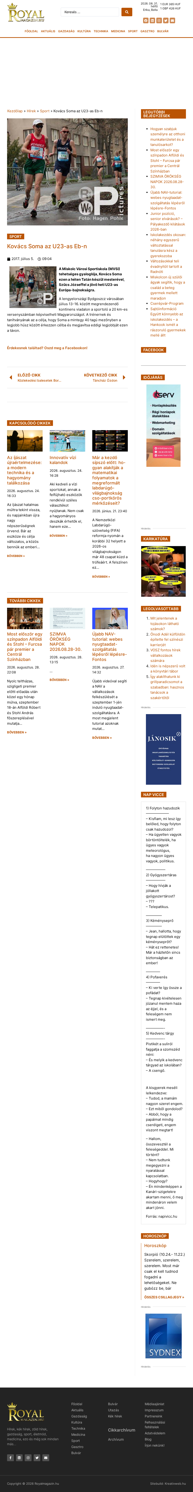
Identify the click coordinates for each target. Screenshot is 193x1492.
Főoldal (31, 31)
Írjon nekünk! (155, 1445)
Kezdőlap (15, 111)
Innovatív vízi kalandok (63, 460)
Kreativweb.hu (175, 1483)
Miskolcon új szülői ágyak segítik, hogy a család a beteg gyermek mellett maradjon (167, 287)
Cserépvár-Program (167, 303)
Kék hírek (115, 1416)
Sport (133, 31)
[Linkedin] (152, 20)
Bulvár (163, 31)
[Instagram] (159, 20)
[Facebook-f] (10, 1457)
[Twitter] (166, 20)
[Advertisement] (96, 73)
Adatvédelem (155, 1433)
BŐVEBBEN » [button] (16, 556)
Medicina (118, 31)
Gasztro (147, 31)
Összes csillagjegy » (164, 1297)
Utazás (113, 1410)
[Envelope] (172, 20)
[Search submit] (126, 12)
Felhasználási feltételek (155, 1424)
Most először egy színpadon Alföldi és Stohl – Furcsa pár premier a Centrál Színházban (24, 647)
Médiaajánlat (154, 1404)
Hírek (31, 111)
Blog (148, 1439)
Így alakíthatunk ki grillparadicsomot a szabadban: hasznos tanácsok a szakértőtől (167, 687)
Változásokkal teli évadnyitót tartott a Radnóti (166, 266)
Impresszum (154, 1410)
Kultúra (84, 31)
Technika (101, 31)
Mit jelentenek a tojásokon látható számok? (164, 623)
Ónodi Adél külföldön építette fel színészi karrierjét (167, 639)
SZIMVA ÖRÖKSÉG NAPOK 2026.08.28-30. (167, 181)
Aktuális (48, 31)
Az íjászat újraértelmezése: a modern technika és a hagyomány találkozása (24, 470)
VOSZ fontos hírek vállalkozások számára (165, 655)
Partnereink (153, 1416)
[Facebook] (146, 20)
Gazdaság (66, 31)
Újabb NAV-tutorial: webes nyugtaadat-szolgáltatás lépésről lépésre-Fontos (109, 647)
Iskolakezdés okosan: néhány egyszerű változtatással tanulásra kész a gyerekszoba (168, 245)
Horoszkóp (155, 1245)
